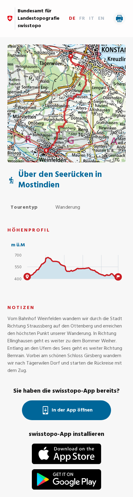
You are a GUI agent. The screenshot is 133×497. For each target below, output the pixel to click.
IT (91, 18)
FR (82, 18)
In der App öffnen (72, 410)
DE (72, 18)
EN (101, 18)
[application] (66, 269)
